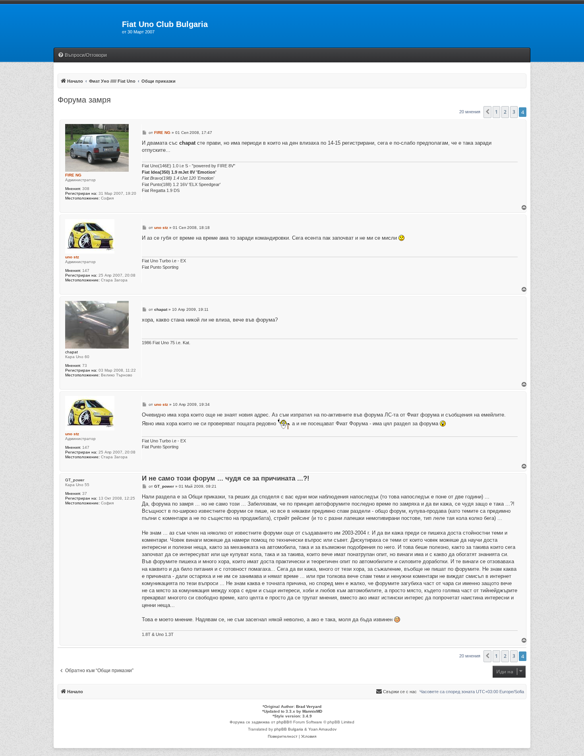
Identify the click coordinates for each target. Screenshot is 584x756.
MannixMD (312, 711)
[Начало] (88, 26)
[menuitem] (82, 55)
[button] (487, 112)
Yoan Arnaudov (322, 729)
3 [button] (513, 112)
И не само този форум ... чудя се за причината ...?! (225, 479)
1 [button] (496, 112)
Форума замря (84, 99)
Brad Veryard (308, 706)
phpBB (283, 722)
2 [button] (505, 112)
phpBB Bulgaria (288, 729)
